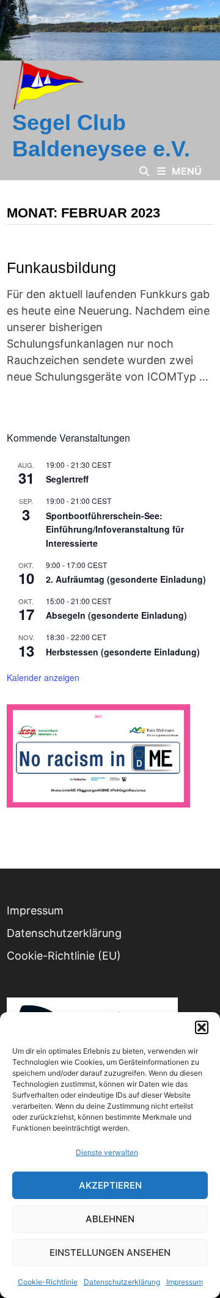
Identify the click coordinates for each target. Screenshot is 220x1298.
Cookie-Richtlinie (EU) (64, 955)
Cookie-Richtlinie (48, 1281)
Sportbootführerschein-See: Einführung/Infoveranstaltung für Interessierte (115, 529)
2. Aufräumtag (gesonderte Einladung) (126, 579)
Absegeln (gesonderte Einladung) (116, 615)
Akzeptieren (110, 1185)
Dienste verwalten (107, 1152)
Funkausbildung (61, 267)
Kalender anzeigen (43, 677)
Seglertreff (67, 479)
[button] (202, 1027)
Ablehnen (110, 1219)
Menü (187, 171)
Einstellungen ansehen (110, 1252)
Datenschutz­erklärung (122, 1281)
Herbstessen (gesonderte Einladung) (123, 652)
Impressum (184, 1281)
